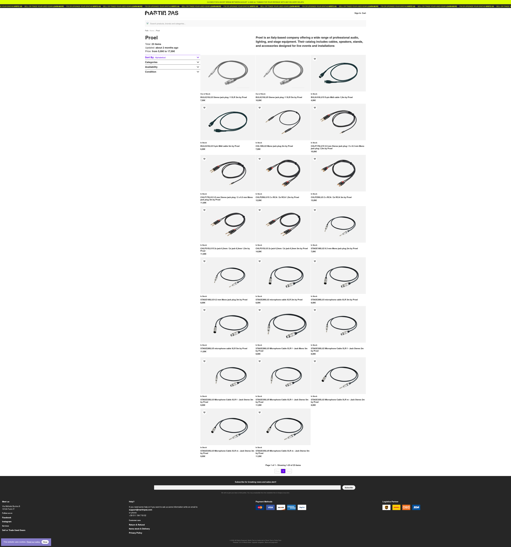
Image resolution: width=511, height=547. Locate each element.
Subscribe (349, 487)
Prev (277, 471)
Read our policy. (33, 541)
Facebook (6, 517)
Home (152, 30)
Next (289, 471)
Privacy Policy (135, 532)
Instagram (6, 521)
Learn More (39, 6)
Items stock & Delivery (139, 528)
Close (45, 542)
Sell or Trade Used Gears (13, 530)
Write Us (78, 6)
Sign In (358, 13)
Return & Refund (137, 524)
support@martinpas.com (140, 509)
